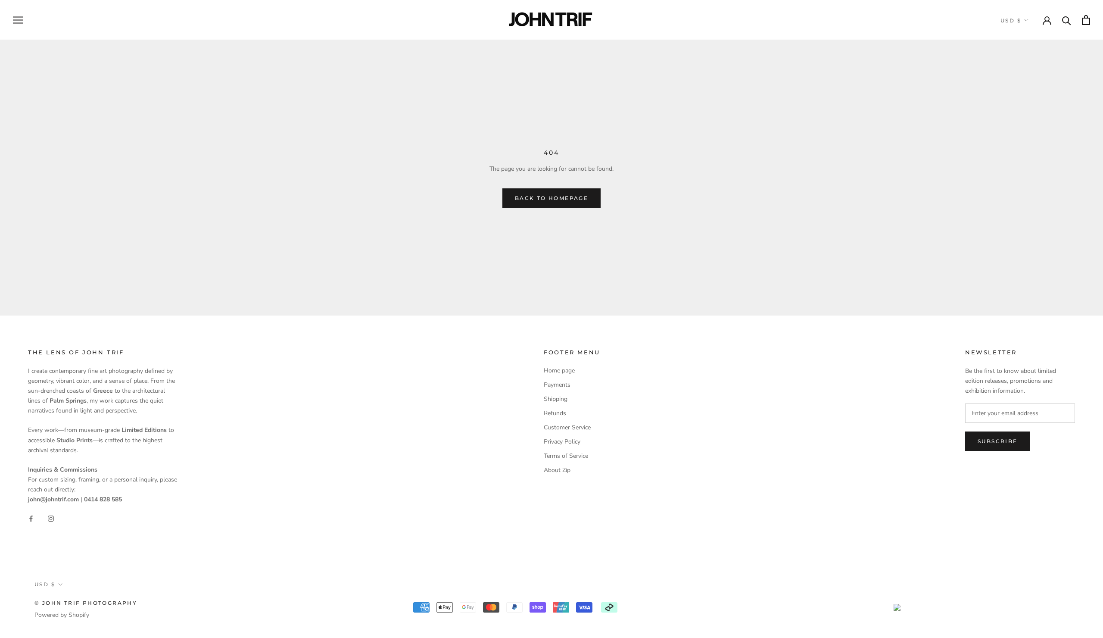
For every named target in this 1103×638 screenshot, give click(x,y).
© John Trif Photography (85, 603)
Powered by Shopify (61, 615)
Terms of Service (566, 456)
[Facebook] (31, 518)
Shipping (555, 399)
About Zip (557, 470)
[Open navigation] (18, 20)
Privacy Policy (562, 442)
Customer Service (567, 427)
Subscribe (998, 441)
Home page (559, 370)
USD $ (1010, 20)
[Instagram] (51, 518)
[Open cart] (1086, 20)
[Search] (1066, 20)
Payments (557, 385)
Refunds (555, 413)
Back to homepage (551, 198)
